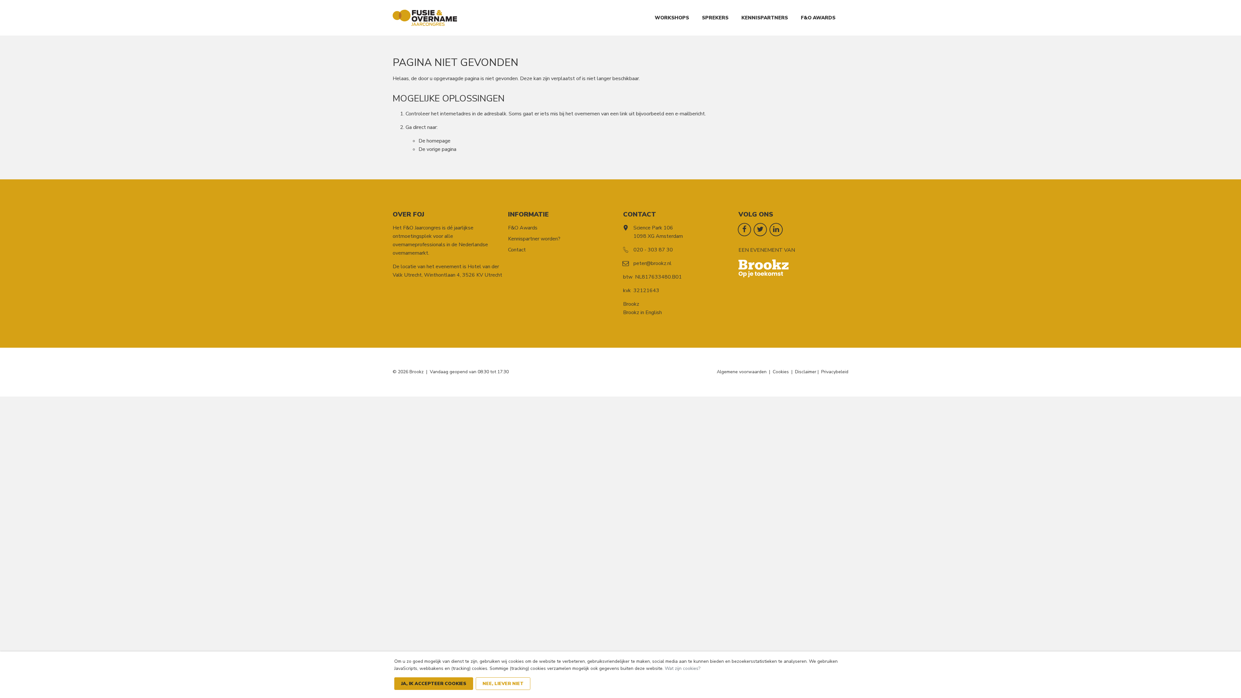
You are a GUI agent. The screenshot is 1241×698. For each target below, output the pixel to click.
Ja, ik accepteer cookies (433, 684)
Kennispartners (764, 18)
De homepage (435, 140)
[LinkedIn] (776, 229)
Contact (517, 249)
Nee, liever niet (503, 684)
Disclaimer (805, 372)
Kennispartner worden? (534, 238)
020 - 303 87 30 (653, 249)
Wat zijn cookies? (682, 668)
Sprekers (715, 18)
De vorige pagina (437, 149)
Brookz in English (642, 312)
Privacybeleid (834, 372)
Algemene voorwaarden (742, 372)
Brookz (631, 304)
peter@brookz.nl (652, 263)
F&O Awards (818, 18)
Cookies (781, 372)
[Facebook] (744, 229)
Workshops (672, 18)
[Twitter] (760, 229)
